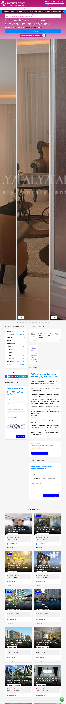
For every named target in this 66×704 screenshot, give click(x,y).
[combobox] (9, 413)
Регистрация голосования (40, 453)
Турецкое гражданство (36, 8)
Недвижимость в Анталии (9, 11)
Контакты (52, 8)
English (47, 1)
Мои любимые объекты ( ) (56, 5)
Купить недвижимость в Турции (12, 14)
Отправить (21, 436)
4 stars (39, 448)
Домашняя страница (8, 8)
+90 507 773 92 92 (15, 393)
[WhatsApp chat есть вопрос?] (62, 700)
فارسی (58, 1)
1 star (32, 448)
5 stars (42, 448)
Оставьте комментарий (51, 496)
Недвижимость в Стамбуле (36, 11)
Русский (53, 1)
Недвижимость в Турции (22, 8)
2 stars (35, 448)
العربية (63, 1)
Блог (46, 8)
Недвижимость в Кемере (50, 11)
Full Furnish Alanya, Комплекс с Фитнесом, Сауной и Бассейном (20, 16)
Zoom (22, 317)
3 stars (37, 448)
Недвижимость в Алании (22, 11)
